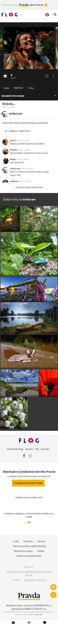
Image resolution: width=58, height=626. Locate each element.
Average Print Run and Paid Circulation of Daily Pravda (29, 573)
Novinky (29, 449)
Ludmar (14, 181)
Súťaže (40, 551)
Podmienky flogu (15, 449)
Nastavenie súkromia (35, 580)
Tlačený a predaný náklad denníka (29, 546)
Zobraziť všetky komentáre (29, 187)
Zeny (30, 88)
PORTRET (19, 88)
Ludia (6, 88)
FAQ (37, 449)
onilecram (15, 168)
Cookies (16, 580)
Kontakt (45, 449)
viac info (38, 614)
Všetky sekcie (36, 5)
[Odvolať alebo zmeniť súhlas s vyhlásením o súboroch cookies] (53, 587)
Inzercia (41, 541)
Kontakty (28, 541)
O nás (16, 541)
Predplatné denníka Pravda (28, 483)
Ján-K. (13, 140)
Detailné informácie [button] (13, 95)
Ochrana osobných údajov (29, 555)
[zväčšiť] (46, 76)
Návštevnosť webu (23, 551)
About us (29, 567)
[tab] (29, 94)
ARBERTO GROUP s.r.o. (35, 609)
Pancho (13, 149)
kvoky (13, 159)
